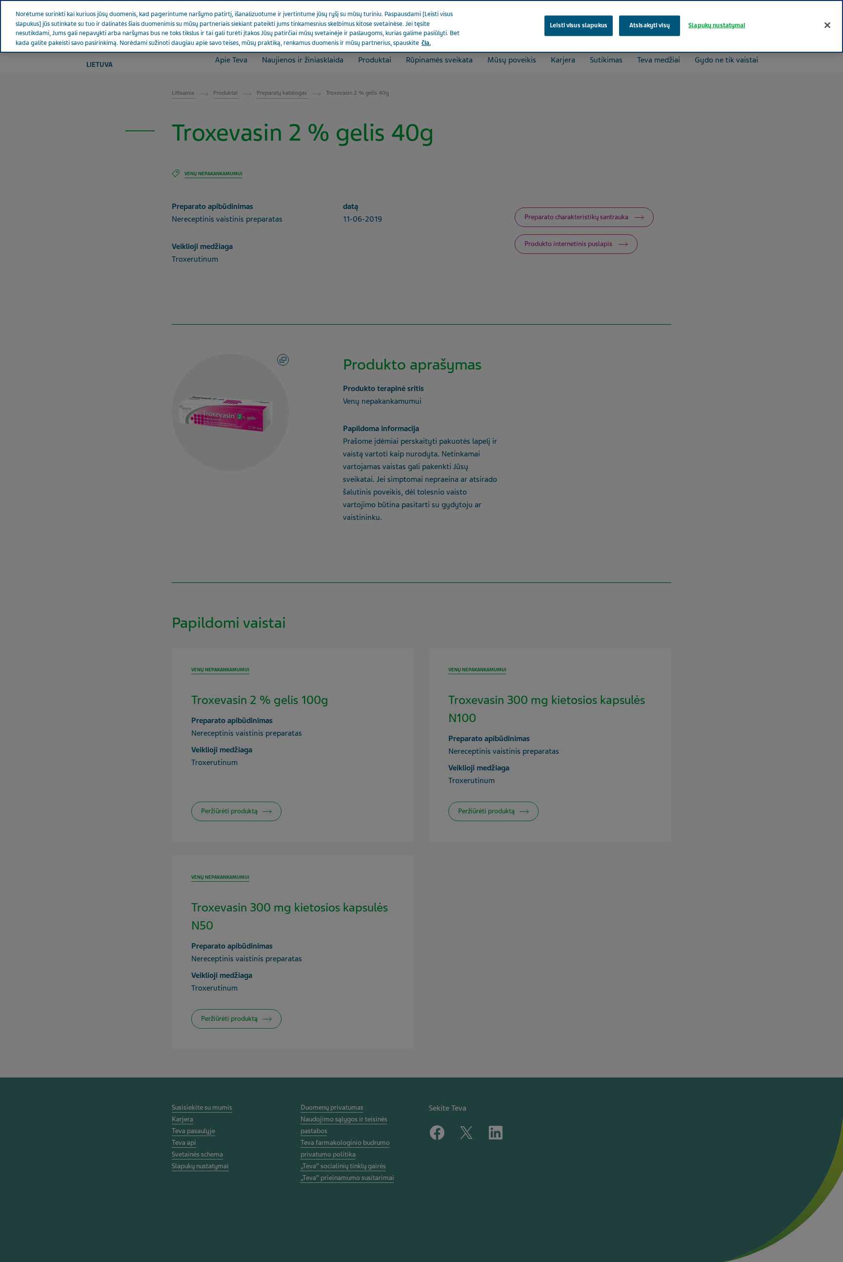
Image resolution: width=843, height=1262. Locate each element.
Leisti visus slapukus (578, 25)
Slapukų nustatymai (716, 25)
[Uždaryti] (827, 25)
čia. (426, 43)
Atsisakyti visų (649, 25)
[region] (421, 26)
